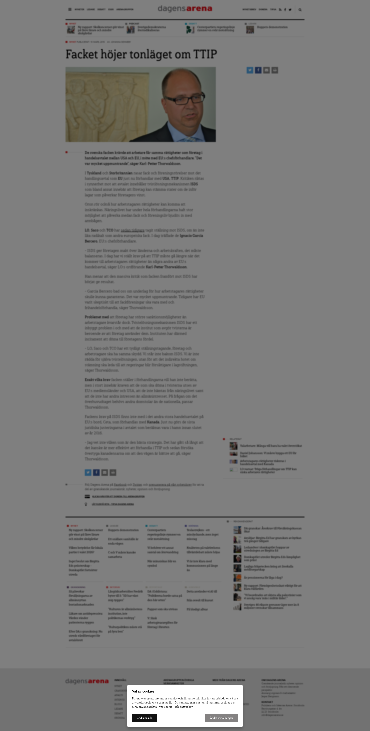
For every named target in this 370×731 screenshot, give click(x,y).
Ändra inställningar (221, 718)
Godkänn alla (144, 718)
